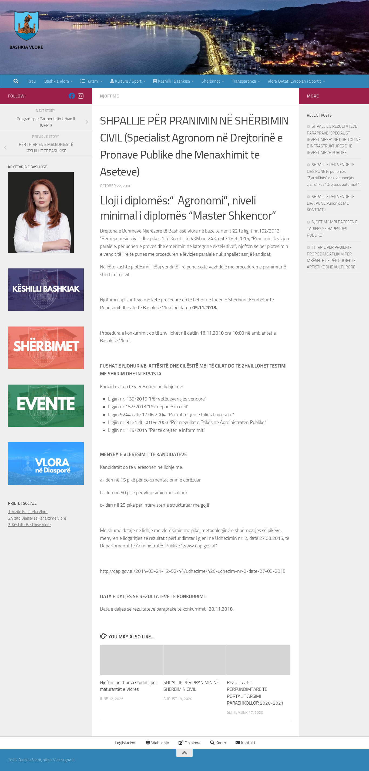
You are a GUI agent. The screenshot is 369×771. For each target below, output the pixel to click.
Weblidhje (159, 742)
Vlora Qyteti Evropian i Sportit (294, 81)
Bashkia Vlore (56, 81)
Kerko (220, 742)
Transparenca (244, 81)
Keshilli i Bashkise (173, 81)
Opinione (191, 742)
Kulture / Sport (128, 81)
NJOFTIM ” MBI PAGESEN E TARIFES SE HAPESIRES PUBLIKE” (332, 229)
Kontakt (248, 742)
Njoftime (109, 96)
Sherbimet (211, 81)
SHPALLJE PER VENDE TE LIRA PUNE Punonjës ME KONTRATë (330, 203)
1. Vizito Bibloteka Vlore (28, 511)
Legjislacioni (125, 742)
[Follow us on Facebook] (72, 96)
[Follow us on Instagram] (80, 96)
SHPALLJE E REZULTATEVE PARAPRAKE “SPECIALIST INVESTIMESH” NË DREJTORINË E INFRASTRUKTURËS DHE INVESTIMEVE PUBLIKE (334, 139)
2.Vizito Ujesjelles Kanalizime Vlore (37, 518)
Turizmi (92, 81)
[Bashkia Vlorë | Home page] (26, 31)
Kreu (32, 81)
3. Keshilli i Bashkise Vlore (29, 524)
